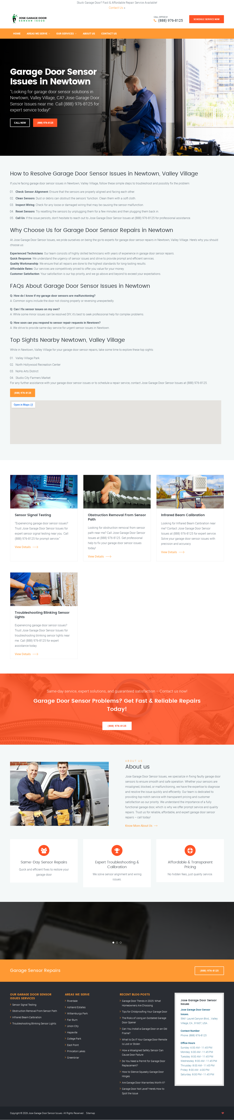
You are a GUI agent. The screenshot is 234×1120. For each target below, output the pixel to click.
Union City (73, 1026)
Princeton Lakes (76, 1051)
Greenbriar (73, 1057)
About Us (89, 33)
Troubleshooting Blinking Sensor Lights (34, 1023)
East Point (73, 1045)
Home (16, 33)
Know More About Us (138, 826)
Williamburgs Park (77, 1013)
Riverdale (72, 1001)
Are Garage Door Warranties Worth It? (143, 1082)
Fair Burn (72, 1020)
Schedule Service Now (207, 19)
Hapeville (72, 1032)
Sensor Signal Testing (24, 1004)
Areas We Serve (37, 33)
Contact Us (116, 8)
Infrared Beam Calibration (26, 1017)
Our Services (65, 33)
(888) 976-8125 (170, 20)
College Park (74, 1038)
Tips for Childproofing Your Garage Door (144, 1011)
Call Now (20, 122)
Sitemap (90, 1113)
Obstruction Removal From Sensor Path (34, 1011)
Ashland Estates (76, 1007)
